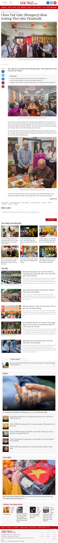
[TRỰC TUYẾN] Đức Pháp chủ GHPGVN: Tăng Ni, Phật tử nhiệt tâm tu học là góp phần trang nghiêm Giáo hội (31, 432)
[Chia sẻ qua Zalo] (3, 79)
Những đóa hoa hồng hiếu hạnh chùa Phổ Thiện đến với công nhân (38, 342)
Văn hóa (14, 7)
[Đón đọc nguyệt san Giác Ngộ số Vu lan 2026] (20, 527)
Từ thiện (8, 10)
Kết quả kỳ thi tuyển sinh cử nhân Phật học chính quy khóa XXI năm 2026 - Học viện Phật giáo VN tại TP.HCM (39, 274)
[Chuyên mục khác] (55, 10)
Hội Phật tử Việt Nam (36, 202)
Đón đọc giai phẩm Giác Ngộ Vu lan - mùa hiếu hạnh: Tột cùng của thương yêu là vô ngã (35, 531)
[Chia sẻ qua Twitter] (3, 75)
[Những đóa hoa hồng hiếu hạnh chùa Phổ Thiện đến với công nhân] (11, 346)
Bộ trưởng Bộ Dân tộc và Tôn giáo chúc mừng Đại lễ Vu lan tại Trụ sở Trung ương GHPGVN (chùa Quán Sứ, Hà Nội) (39, 324)
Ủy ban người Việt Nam (15, 202)
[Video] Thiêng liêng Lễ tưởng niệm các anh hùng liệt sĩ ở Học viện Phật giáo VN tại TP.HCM (32, 440)
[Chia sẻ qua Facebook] (3, 71)
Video (18, 7)
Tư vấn (34, 7)
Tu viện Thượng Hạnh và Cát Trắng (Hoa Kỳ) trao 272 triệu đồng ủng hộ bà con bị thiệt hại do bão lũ (9, 241)
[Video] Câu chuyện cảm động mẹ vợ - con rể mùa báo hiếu (26, 412)
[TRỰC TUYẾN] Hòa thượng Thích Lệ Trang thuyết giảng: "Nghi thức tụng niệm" (31, 447)
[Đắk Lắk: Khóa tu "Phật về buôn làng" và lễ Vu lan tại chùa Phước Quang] (11, 311)
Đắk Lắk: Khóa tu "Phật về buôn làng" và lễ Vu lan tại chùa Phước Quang (39, 307)
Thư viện (10, 204)
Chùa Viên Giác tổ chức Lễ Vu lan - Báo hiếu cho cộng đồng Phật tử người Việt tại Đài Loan (9, 261)
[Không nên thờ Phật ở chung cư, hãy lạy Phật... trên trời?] (46, 527)
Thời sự (9, 7)
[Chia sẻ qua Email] (3, 82)
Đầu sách (44, 202)
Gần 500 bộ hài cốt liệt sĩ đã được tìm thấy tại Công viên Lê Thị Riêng (39, 291)
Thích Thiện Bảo (25, 202)
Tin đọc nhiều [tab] (15, 359)
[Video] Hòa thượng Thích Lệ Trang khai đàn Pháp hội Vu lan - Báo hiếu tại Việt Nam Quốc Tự (31, 417)
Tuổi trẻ (39, 7)
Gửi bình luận (51, 219)
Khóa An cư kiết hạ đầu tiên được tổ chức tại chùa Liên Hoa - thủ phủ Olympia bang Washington (32, 363)
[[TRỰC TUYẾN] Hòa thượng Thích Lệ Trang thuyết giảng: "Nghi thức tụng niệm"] (6, 449)
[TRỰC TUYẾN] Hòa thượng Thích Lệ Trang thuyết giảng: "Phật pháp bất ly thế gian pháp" (32, 425)
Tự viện (43, 7)
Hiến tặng (4, 204)
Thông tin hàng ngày (13, 522)
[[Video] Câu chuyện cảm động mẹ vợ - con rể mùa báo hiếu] (29, 393)
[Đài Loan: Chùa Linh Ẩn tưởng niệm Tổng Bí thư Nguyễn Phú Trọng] (29, 251)
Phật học (29, 7)
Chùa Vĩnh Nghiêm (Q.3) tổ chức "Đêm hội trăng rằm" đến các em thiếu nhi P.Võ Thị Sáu (28, 241)
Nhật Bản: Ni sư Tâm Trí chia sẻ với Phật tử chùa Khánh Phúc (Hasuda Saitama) (47, 260)
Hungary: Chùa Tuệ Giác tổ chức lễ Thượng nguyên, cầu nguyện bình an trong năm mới (32, 82)
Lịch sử (3, 10)
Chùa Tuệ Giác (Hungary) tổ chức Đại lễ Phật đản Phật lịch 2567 (26, 80)
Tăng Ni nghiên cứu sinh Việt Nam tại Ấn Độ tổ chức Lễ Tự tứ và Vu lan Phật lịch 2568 (47, 240)
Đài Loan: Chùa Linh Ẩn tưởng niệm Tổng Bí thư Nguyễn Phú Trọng (29, 260)
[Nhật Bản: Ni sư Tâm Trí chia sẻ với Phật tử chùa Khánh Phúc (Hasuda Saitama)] (48, 251)
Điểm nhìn (23, 7)
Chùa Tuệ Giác (5, 202)
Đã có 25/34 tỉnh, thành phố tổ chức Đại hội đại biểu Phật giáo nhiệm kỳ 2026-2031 (28, 515)
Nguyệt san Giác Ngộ (51, 7)
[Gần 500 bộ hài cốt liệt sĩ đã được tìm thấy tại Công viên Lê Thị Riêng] (11, 295)
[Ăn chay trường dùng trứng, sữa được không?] (6, 527)
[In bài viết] (3, 86)
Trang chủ (4, 7)
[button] (52, 530)
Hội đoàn (15, 204)
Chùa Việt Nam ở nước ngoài (12, 12)
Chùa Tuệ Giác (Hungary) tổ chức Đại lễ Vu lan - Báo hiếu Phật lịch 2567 (28, 78)
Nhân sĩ (50, 202)
